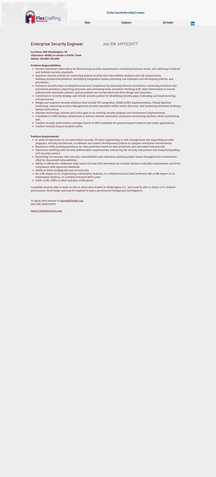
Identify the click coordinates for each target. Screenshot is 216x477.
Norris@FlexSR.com (72, 200)
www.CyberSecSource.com (46, 210)
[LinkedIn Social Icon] (193, 24)
